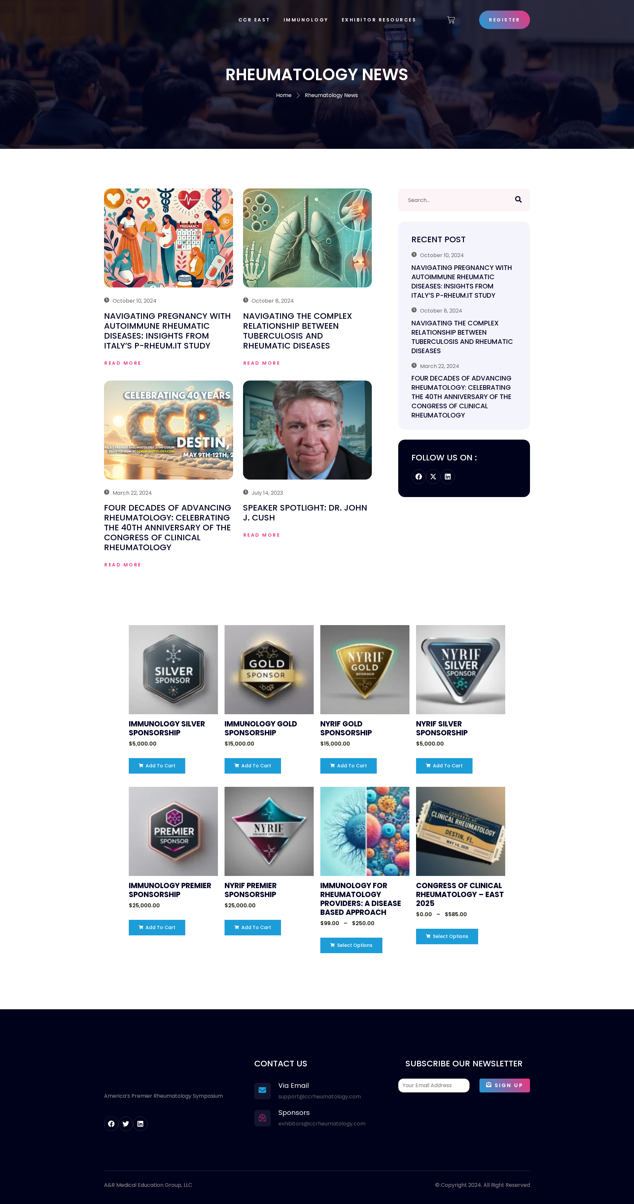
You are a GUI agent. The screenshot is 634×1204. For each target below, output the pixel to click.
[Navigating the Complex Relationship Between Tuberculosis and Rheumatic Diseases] (307, 237)
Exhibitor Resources (379, 20)
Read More (123, 363)
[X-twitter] (433, 476)
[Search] (518, 200)
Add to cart (159, 765)
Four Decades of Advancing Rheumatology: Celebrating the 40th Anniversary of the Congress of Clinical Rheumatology (167, 527)
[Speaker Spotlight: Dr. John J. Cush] (307, 430)
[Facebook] (418, 476)
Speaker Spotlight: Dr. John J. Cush (305, 512)
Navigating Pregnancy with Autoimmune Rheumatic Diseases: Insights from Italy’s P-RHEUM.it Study (167, 330)
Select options (354, 945)
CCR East (254, 20)
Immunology (306, 20)
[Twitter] (126, 1124)
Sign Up (509, 1085)
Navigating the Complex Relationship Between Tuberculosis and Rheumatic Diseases (297, 330)
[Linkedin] (447, 476)
